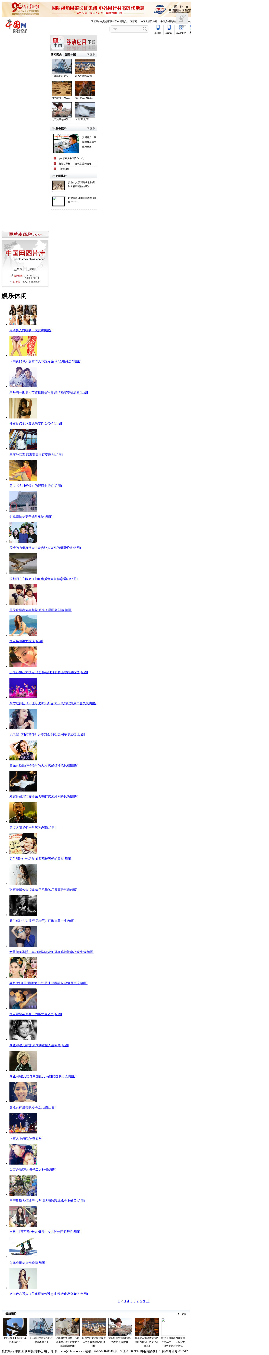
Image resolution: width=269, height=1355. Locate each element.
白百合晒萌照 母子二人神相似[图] (32, 1169)
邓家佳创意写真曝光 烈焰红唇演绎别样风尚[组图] (43, 796)
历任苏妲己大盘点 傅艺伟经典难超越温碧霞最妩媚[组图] (48, 672)
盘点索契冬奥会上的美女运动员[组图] (35, 1014)
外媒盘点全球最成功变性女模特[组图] (35, 423)
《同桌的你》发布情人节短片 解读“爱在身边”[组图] (45, 361)
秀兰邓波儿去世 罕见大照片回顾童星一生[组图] (42, 921)
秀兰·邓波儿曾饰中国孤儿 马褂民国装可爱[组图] (42, 1076)
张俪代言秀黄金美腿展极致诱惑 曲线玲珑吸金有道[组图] (48, 1294)
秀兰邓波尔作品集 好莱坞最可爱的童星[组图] (40, 858)
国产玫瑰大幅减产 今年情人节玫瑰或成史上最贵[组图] (47, 1200)
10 (147, 1301)
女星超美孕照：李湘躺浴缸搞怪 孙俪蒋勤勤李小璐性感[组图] (51, 952)
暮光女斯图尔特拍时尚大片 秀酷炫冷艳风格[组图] (43, 765)
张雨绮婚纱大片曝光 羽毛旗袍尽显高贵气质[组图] (43, 889)
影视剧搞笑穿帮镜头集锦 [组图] (31, 516)
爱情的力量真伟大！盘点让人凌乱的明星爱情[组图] (45, 548)
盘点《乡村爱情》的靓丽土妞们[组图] (35, 485)
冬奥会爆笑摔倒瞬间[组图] (27, 1262)
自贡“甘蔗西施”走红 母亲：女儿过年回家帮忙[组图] (45, 1231)
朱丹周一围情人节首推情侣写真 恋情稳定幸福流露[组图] (48, 392)
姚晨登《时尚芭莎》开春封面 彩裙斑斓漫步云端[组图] (47, 734)
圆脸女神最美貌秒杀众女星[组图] (32, 1107)
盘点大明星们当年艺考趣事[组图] (32, 827)
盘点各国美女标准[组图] (26, 641)
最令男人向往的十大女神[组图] (30, 330)
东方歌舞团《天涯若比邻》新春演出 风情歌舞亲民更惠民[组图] (53, 703)
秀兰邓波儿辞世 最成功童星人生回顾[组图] (39, 1045)
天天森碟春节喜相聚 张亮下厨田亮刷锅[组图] (40, 610)
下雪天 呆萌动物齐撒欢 (25, 1138)
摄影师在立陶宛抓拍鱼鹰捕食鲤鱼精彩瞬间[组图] (43, 579)
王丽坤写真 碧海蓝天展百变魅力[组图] (36, 454)
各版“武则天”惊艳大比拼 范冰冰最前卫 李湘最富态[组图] (48, 983)
